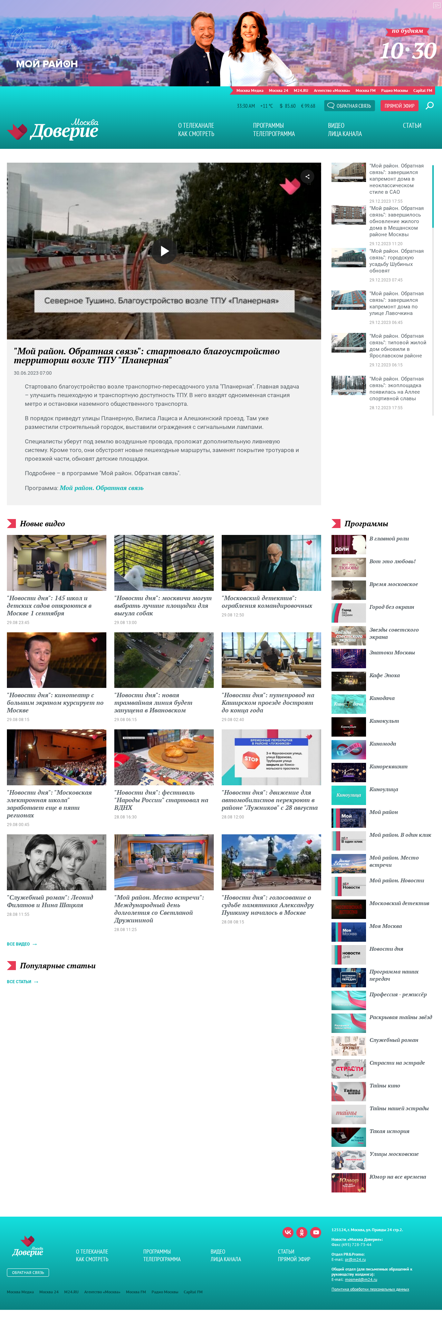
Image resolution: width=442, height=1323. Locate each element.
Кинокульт (384, 721)
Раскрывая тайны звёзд (400, 1017)
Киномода (382, 743)
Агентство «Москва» (332, 90)
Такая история (389, 1131)
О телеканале (196, 125)
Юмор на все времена (397, 1176)
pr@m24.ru (355, 1259)
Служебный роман (393, 1040)
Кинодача (382, 698)
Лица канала (345, 134)
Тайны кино (384, 1085)
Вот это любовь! (392, 561)
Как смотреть (196, 134)
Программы (268, 125)
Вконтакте (288, 1232)
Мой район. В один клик (400, 834)
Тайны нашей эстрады (399, 1108)
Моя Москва (385, 926)
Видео (336, 125)
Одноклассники (301, 1232)
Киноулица (383, 789)
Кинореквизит (388, 766)
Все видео (18, 944)
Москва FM (366, 90)
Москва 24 (278, 90)
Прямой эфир (399, 105)
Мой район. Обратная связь (102, 487)
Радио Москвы (394, 90)
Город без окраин (391, 607)
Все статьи (19, 981)
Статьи (412, 125)
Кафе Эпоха (384, 675)
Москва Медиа (250, 90)
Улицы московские (394, 1154)
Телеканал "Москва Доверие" (52, 129)
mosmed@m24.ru (361, 1279)
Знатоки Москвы (392, 652)
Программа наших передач (394, 975)
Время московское (393, 584)
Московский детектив (399, 903)
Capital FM (422, 90)
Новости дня (386, 948)
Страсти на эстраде (397, 1062)
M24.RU (301, 90)
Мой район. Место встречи (394, 861)
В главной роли (389, 538)
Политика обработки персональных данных (370, 1289)
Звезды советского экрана (394, 633)
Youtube (315, 1232)
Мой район (383, 812)
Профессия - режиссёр (398, 994)
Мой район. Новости (396, 880)
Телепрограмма (274, 134)
